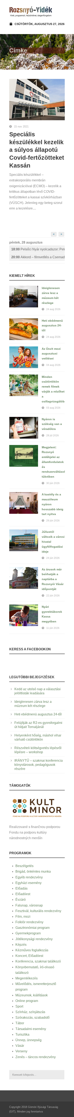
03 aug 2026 (53, 407)
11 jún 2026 (52, 628)
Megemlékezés (26, 978)
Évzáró (20, 899)
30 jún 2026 (53, 483)
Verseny (21, 1051)
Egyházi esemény (28, 883)
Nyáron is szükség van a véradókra (52, 424)
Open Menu (60, 11)
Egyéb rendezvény (29, 877)
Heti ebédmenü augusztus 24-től (52, 325)
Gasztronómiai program (32, 927)
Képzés (21, 944)
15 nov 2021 (21, 126)
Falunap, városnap (29, 905)
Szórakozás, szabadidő (32, 1017)
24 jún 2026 (53, 558)
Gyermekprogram (28, 933)
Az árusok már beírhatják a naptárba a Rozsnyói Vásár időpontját (53, 579)
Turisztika (22, 1034)
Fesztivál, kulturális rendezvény (38, 911)
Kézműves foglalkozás (31, 950)
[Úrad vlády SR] (37, 807)
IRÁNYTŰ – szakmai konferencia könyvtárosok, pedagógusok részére (38, 765)
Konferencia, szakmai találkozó (38, 961)
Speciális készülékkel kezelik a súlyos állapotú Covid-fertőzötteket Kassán (36, 150)
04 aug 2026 (53, 365)
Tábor (19, 1023)
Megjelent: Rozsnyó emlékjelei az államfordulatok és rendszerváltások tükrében (54, 462)
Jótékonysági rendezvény (34, 939)
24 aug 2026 (53, 309)
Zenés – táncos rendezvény (35, 1057)
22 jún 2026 (53, 595)
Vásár (19, 1045)
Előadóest (22, 894)
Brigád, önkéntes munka (33, 871)
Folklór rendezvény (29, 922)
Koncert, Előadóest (29, 956)
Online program (26, 1001)
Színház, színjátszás (30, 1012)
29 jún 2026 (53, 520)
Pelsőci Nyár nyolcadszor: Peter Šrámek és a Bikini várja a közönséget (38, 249)
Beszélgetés (24, 866)
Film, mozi (22, 916)
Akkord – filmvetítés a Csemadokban (38, 257)
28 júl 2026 (52, 435)
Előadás (21, 888)
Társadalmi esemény (30, 1029)
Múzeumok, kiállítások (31, 995)
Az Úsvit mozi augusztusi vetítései (51, 353)
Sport (19, 1006)
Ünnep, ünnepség (28, 1040)
